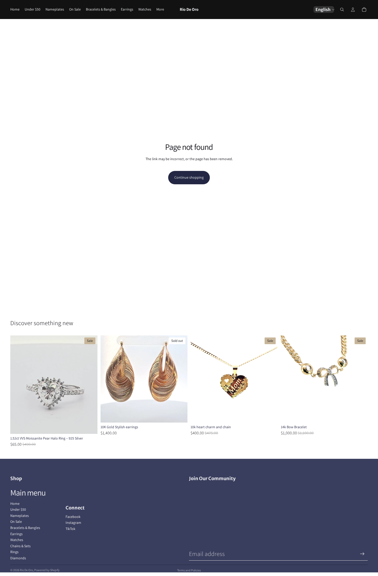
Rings (14, 552)
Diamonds (18, 558)
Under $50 (18, 509)
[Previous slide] (18, 384)
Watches (16, 539)
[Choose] (89, 426)
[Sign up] (362, 553)
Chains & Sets (20, 546)
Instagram (73, 522)
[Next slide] (89, 384)
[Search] (342, 9)
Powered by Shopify (47, 570)
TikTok (70, 528)
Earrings (16, 534)
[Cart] (364, 9)
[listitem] (160, 9)
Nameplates (19, 515)
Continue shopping (189, 177)
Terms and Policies (189, 570)
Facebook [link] (73, 516)
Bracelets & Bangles (25, 527)
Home (15, 503)
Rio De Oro (26, 570)
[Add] (269, 414)
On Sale (16, 521)
